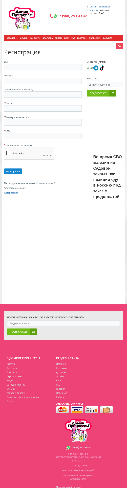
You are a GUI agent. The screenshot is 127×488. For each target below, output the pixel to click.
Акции (10, 380)
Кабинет (61, 397)
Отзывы (11, 388)
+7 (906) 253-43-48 (80, 447)
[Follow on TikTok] (102, 67)
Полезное (61, 392)
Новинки (61, 363)
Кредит (10, 401)
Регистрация (104, 6)
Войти (93, 6)
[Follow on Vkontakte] (88, 67)
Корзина (94, 10)
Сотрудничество (15, 384)
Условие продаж (15, 392)
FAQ (58, 384)
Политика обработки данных (22, 397)
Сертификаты (14, 376)
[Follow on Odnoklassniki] (91, 67)
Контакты (11, 372)
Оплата (10, 363)
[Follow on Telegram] (96, 67)
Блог (58, 380)
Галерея (60, 388)
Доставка (11, 368)
